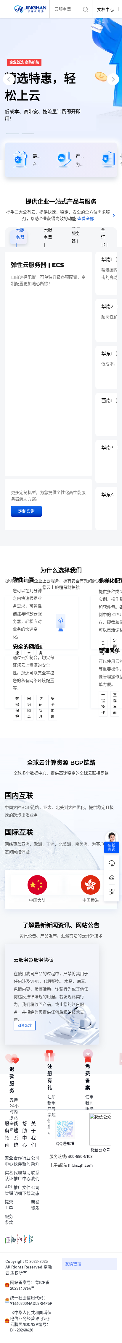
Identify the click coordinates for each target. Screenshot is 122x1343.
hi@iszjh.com (80, 1165)
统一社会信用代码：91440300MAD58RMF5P (31, 1300)
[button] (12, 133)
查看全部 (85, 218)
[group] (61, 80)
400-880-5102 (80, 1156)
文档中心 (105, 9)
